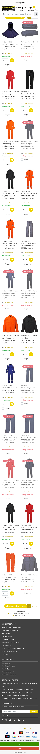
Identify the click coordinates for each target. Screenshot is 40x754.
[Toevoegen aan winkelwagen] (12, 60)
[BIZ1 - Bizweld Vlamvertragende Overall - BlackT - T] (10, 179)
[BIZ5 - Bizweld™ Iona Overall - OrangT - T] (29, 179)
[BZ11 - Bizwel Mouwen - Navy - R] (29, 30)
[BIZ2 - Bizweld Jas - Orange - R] (10, 324)
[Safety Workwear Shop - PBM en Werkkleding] (8, 8)
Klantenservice (7, 645)
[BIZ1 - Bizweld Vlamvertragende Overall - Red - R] (10, 79)
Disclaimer (6, 633)
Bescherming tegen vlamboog (13, 648)
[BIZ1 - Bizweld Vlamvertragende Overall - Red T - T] (10, 468)
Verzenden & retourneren (11, 642)
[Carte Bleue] (35, 738)
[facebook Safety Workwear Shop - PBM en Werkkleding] (2, 720)
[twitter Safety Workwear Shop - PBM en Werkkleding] (14, 720)
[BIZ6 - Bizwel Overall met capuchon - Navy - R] (10, 279)
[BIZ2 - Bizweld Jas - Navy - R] (29, 563)
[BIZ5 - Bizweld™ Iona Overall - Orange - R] (10, 229)
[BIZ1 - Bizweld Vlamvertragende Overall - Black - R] (10, 513)
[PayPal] (28, 738)
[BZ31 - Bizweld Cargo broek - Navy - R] (29, 373)
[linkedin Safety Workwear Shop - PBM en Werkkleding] (23, 720)
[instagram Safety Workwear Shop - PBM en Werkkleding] (6, 720)
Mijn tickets (6, 669)
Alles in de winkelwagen (16, 606)
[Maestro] (8, 738)
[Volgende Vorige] (36, 606)
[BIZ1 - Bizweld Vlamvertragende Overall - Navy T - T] (29, 468)
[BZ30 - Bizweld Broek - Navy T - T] (10, 423)
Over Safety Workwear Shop (12, 627)
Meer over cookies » (20, 752)
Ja (19, 744)
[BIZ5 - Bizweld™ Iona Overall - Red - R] (29, 513)
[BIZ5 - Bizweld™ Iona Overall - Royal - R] (10, 373)
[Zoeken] (36, 14)
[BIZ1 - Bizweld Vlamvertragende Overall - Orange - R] (10, 129)
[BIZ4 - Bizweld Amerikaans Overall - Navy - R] (29, 279)
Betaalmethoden (8, 639)
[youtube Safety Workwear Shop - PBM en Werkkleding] (19, 720)
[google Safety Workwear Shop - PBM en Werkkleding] (10, 720)
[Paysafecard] (21, 738)
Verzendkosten (9, 53)
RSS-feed (5, 654)
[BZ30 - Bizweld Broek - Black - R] (29, 79)
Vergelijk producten (9, 675)
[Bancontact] (15, 738)
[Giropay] (35, 734)
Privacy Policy (7, 636)
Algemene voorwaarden (10, 630)
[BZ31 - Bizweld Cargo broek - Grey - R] (29, 229)
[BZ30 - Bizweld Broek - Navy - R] (29, 423)
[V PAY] (8, 734)
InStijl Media (27, 728)
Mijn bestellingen (8, 666)
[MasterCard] (21, 734)
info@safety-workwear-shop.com (16, 695)
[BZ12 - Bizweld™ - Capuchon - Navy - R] (10, 30)
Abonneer (34, 711)
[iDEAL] (15, 734)
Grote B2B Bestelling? (10, 651)
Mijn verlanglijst (8, 672)
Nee (19, 748)
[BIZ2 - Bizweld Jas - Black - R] (29, 324)
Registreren (6, 663)
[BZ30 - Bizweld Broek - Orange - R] (10, 563)
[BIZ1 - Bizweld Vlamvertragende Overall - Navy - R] (29, 129)
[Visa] (28, 734)
